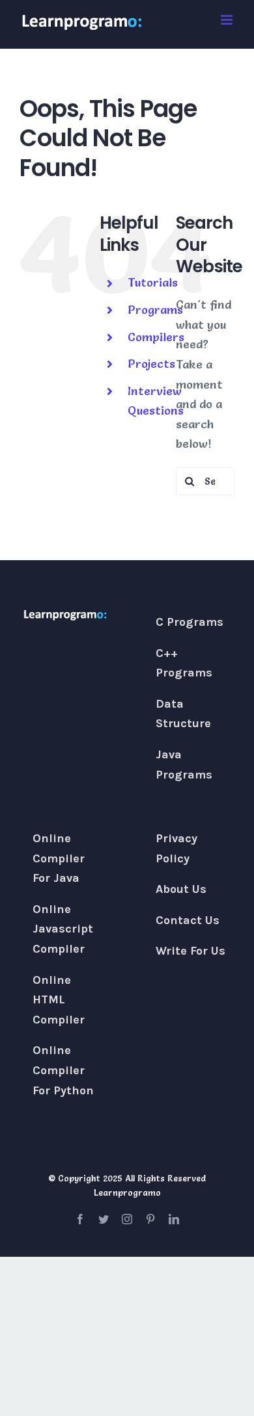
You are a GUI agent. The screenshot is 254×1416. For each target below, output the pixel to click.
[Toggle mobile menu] (227, 20)
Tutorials (153, 282)
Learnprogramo (127, 1192)
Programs (155, 309)
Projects (151, 363)
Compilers (156, 336)
